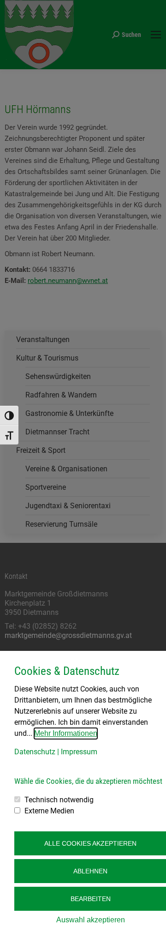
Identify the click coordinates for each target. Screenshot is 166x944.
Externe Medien (49, 810)
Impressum (79, 751)
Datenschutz (34, 751)
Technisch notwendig (59, 799)
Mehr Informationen (65, 733)
